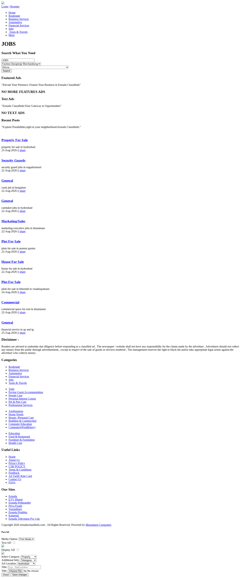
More (12, 35)
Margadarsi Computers (98, 524)
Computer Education (20, 424)
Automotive (15, 22)
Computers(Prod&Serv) (22, 427)
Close (6, 574)
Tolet (11, 389)
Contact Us (15, 479)
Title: (4, 567)
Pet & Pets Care (17, 401)
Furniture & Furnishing (22, 439)
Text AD (6, 542)
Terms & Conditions (20, 469)
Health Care (15, 442)
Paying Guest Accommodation (26, 392)
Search (6, 71)
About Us (14, 459)
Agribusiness (16, 411)
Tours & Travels (18, 31)
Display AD (8, 549)
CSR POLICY (17, 466)
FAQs (12, 482)
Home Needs (16, 414)
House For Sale (12, 262)
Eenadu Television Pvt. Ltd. (24, 518)
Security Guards (13, 160)
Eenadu (13, 496)
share (23, 150)
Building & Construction (22, 420)
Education (14, 433)
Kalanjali (14, 515)
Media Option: (9, 538)
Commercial (10, 302)
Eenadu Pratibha (18, 512)
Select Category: (10, 556)
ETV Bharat (16, 499)
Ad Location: (8, 563)
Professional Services (21, 405)
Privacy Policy (17, 463)
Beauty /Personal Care (21, 417)
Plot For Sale (11, 241)
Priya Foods (15, 505)
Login (4, 6)
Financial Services (19, 25)
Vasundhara (15, 509)
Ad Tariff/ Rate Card (20, 476)
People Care (15, 395)
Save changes (19, 574)
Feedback (14, 472)
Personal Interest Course (22, 398)
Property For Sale (14, 140)
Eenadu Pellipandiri (20, 502)
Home (12, 12)
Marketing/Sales (13, 221)
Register (14, 6)
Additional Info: (10, 560)
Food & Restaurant (19, 436)
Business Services (19, 19)
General (7, 180)
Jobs (11, 28)
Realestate (14, 15)
